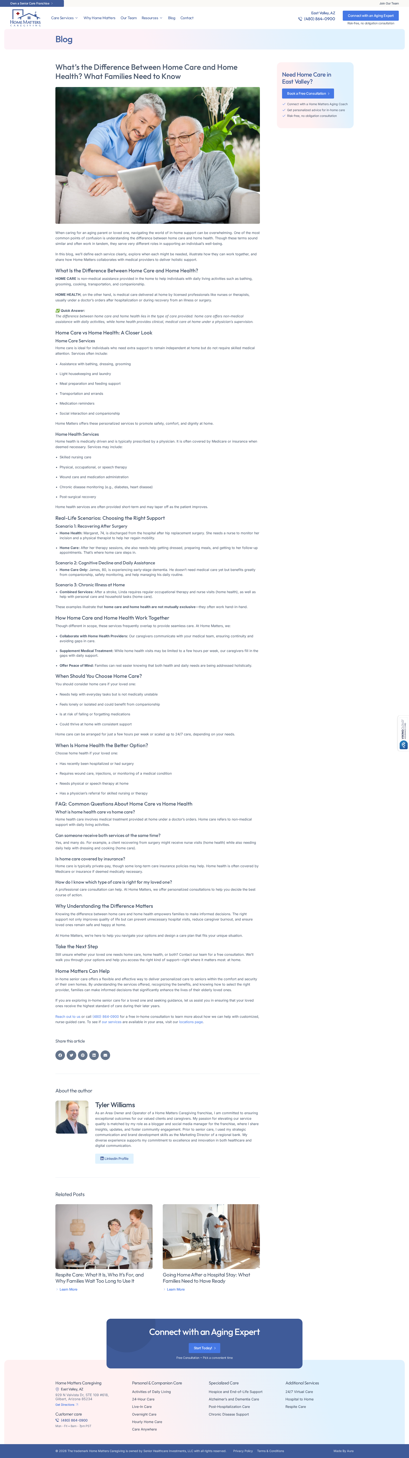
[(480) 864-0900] (300, 19)
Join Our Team (389, 3)
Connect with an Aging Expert (371, 15)
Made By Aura (344, 1451)
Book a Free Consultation (306, 93)
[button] (60, 1055)
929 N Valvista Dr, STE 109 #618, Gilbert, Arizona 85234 (82, 1397)
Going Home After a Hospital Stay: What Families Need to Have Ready (206, 1277)
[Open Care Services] (76, 18)
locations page (191, 1022)
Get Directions (65, 1404)
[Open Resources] (161, 18)
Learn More (68, 1289)
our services (111, 1022)
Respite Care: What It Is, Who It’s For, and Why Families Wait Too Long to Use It (99, 1277)
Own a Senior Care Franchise (29, 3)
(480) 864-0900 (319, 18)
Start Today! (203, 1348)
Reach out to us (67, 1016)
